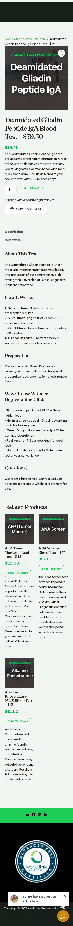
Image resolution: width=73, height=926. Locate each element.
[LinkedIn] (45, 815)
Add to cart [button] (17, 573)
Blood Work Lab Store (31, 39)
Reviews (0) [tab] (14, 240)
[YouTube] (27, 815)
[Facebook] (33, 815)
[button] (61, 53)
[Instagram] (39, 815)
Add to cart (34, 188)
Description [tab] (14, 232)
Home (9, 39)
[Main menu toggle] (64, 12)
